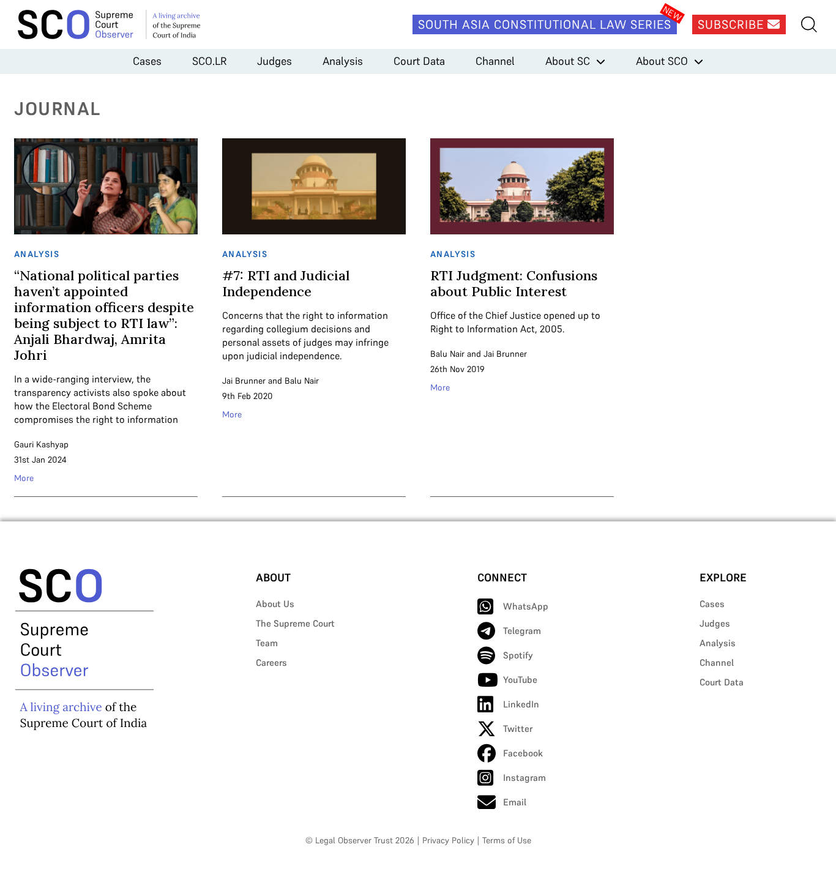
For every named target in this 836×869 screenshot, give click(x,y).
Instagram (524, 777)
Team (267, 643)
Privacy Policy (448, 840)
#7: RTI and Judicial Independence (285, 283)
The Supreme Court (295, 623)
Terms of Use (506, 840)
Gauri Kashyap (41, 444)
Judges (274, 61)
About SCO (662, 61)
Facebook (523, 753)
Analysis (343, 61)
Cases (147, 61)
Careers (271, 662)
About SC (567, 61)
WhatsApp (525, 606)
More (24, 477)
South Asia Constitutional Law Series (544, 24)
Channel (495, 61)
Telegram (522, 630)
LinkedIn (521, 704)
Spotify (518, 655)
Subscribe (732, 24)
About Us (275, 604)
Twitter (517, 728)
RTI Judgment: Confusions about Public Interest (513, 283)
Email (514, 802)
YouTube (520, 679)
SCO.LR (209, 61)
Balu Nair (302, 380)
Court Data (419, 61)
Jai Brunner (244, 380)
